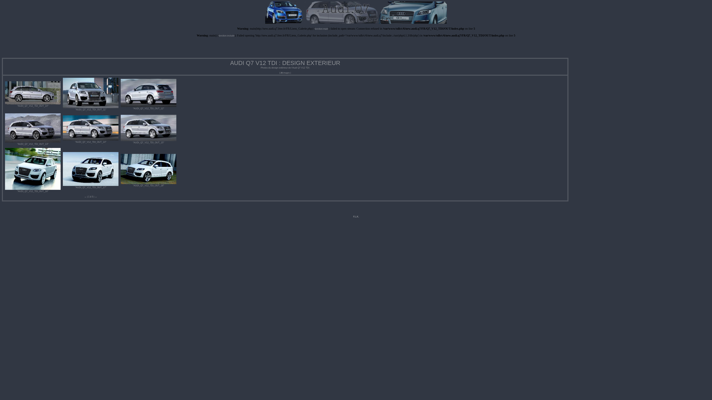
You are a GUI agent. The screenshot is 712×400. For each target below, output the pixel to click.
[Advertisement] (356, 49)
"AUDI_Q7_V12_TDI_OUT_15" (148, 142)
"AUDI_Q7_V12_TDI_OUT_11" (90, 109)
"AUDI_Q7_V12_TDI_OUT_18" (148, 185)
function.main (321, 29)
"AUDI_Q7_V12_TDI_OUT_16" (32, 191)
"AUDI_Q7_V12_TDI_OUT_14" (90, 142)
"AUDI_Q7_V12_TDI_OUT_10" (32, 106)
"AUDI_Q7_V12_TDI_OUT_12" (148, 108)
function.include (227, 35)
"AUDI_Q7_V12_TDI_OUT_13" (32, 144)
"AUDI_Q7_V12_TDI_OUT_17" (90, 187)
